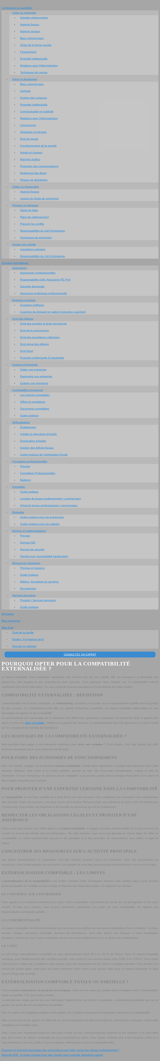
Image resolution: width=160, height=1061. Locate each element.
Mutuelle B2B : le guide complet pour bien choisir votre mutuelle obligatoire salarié (52, 1055)
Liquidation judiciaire (32, 249)
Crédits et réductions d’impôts (38, 434)
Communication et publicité (36, 111)
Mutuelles (18, 512)
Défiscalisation (21, 422)
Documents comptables (34, 408)
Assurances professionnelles (37, 272)
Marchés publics (30, 159)
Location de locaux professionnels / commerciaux (50, 498)
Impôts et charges (31, 152)
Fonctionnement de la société (38, 145)
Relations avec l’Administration (39, 65)
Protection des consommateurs (39, 166)
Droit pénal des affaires (34, 344)
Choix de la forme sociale (35, 45)
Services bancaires (24, 595)
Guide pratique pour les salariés (40, 524)
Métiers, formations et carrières (39, 581)
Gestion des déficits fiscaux (37, 447)
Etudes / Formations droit (28, 639)
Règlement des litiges (33, 173)
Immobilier (18, 486)
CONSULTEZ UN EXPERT (80, 654)
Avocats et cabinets (24, 646)
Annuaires (8, 613)
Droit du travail (29, 138)
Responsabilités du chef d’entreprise (42, 230)
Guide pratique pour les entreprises (42, 517)
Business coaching (23, 300)
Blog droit (7, 627)
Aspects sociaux (30, 31)
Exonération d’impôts (33, 440)
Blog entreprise (11, 620)
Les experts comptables (35, 394)
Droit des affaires (22, 318)
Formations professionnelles (29, 461)
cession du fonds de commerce (39, 198)
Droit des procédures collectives (40, 337)
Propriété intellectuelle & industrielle (42, 357)
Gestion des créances (33, 97)
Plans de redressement (34, 217)
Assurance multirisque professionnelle (43, 293)
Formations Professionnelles (37, 473)
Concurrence (28, 125)
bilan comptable (35, 722)
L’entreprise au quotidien (17, 7)
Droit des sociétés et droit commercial (43, 323)
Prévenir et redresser (25, 205)
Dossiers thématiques (15, 263)
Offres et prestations (32, 401)
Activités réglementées (34, 17)
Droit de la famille (23, 632)
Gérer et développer (24, 79)
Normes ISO (27, 542)
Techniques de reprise (33, 72)
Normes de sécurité (32, 549)
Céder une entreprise (33, 369)
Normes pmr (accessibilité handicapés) (44, 556)
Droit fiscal (26, 350)
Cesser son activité (24, 244)
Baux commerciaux (32, 38)
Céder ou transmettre (25, 186)
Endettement (28, 427)
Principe (25, 466)
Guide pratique (29, 415)
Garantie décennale (32, 286)
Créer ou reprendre (24, 12)
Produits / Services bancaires (38, 600)
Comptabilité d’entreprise (27, 390)
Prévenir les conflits (32, 223)
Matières (25, 480)
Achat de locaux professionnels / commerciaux (48, 505)
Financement (28, 51)
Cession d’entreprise (25, 364)
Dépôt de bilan (29, 210)
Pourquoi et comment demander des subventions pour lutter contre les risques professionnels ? (60, 1050)
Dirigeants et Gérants (33, 132)
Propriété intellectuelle (33, 58)
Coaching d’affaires (32, 305)
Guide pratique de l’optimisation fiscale (44, 454)
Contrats (25, 90)
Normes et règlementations (29, 530)
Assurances (19, 267)
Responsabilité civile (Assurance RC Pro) (45, 279)
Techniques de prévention (36, 237)
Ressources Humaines (26, 563)
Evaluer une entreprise (34, 383)
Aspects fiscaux (29, 24)
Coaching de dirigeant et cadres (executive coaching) (53, 311)
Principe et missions (32, 568)
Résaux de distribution (34, 179)
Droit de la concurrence (34, 330)
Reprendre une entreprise (36, 376)
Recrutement (28, 588)
